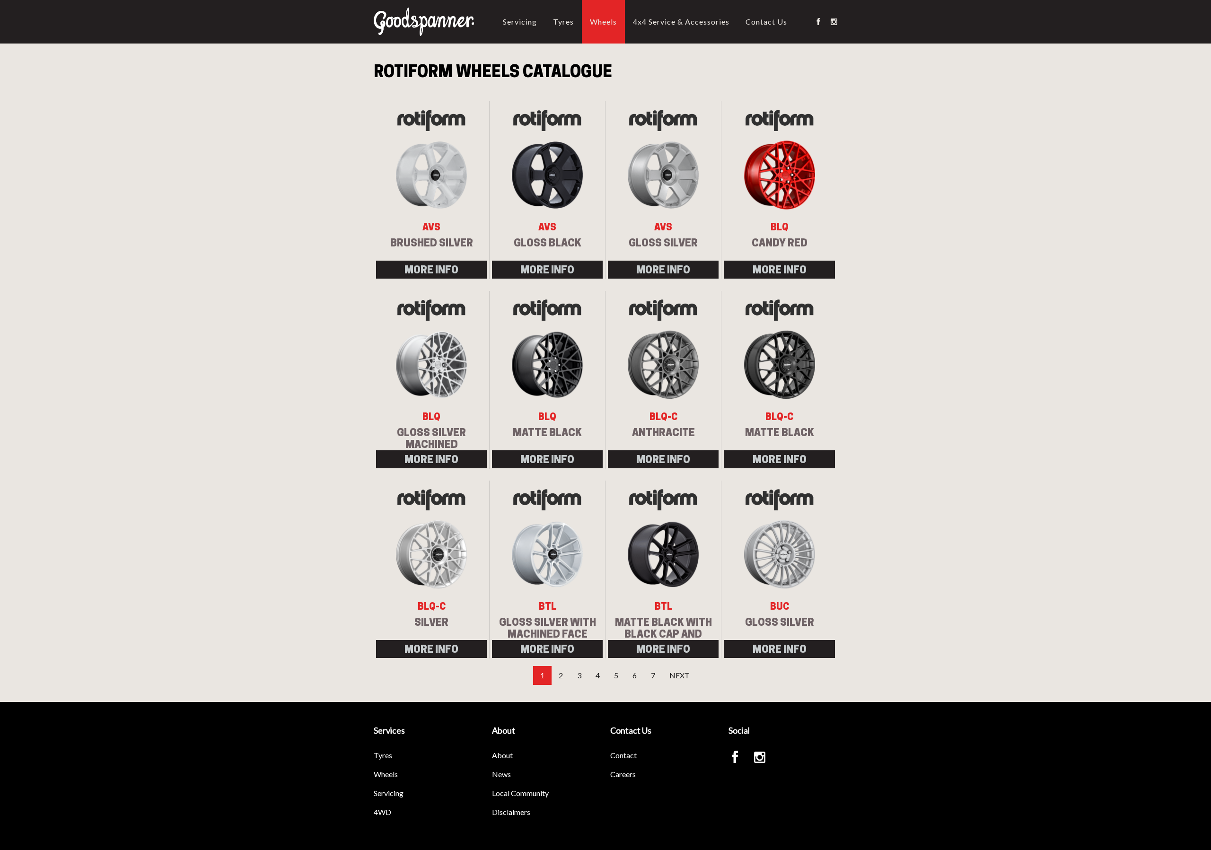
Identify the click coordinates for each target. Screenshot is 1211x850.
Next (679, 675)
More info (431, 269)
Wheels (603, 21)
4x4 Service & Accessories (681, 21)
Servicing (520, 21)
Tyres (563, 21)
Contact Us (766, 21)
